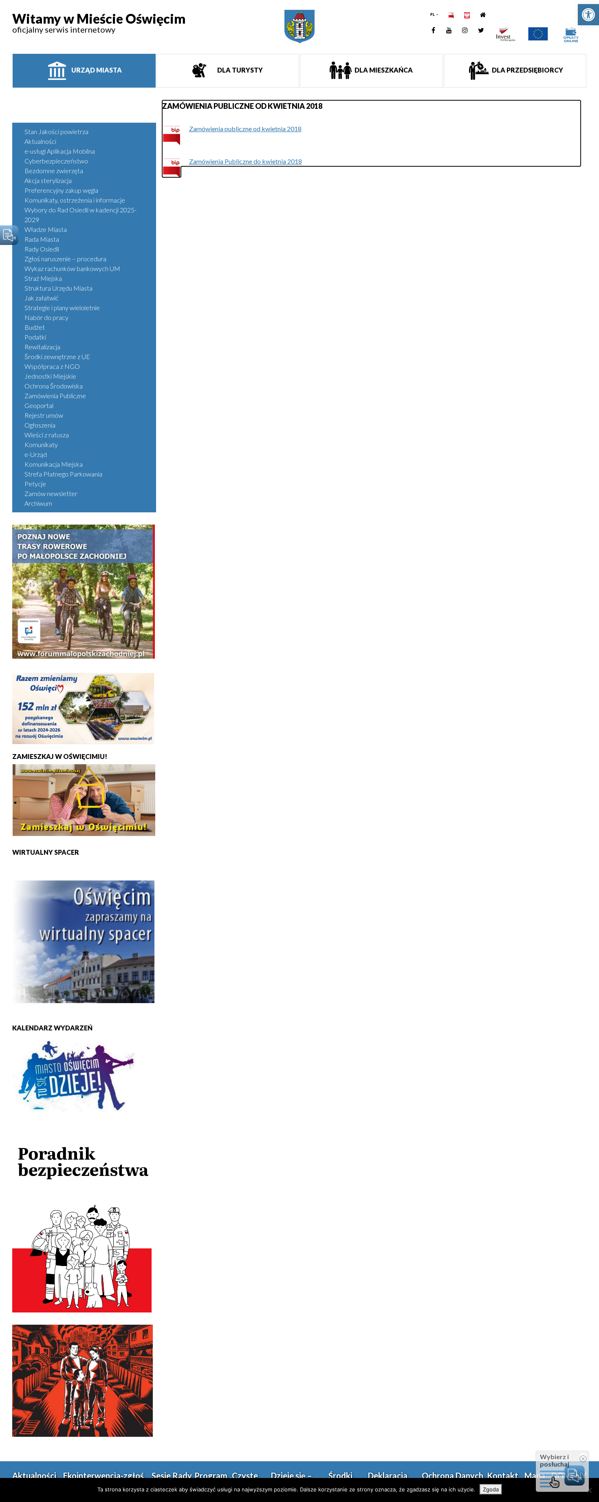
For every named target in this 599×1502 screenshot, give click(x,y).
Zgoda (491, 1489)
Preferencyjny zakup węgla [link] (61, 190)
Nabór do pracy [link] (46, 317)
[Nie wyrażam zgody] (589, 1490)
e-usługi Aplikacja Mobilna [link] (59, 151)
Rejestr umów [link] (43, 415)
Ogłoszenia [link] (39, 425)
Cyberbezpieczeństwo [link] (56, 161)
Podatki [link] (35, 337)
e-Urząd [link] (35, 454)
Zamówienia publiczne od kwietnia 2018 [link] (245, 128)
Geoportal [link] (38, 405)
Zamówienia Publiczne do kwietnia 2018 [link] (245, 161)
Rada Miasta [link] (41, 239)
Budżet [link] (34, 327)
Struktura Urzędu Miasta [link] (58, 288)
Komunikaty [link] (41, 444)
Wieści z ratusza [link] (46, 435)
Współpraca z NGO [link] (52, 366)
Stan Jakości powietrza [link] (56, 131)
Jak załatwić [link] (41, 298)
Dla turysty (239, 70)
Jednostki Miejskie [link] (50, 376)
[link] (588, 14)
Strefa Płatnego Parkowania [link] (63, 474)
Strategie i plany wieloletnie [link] (62, 307)
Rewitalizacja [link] (42, 347)
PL (433, 14)
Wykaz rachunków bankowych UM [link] (72, 268)
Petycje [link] (35, 483)
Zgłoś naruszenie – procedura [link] (65, 258)
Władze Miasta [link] (45, 229)
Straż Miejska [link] (43, 278)
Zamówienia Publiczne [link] (55, 395)
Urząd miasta (96, 70)
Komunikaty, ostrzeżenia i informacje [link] (74, 200)
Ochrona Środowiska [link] (53, 386)
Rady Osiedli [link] (41, 249)
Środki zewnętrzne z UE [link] (57, 356)
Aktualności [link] (40, 141)
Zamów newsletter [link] (50, 493)
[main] (371, 133)
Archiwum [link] (38, 503)
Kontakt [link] (502, 1475)
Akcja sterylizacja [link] (48, 180)
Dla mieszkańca (383, 70)
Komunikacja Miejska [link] (53, 464)
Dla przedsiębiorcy (527, 70)
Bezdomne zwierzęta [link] (53, 170)
